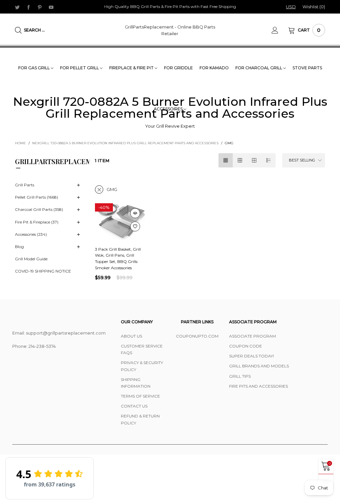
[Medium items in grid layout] (225, 160)
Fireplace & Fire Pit (132, 67)
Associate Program (252, 336)
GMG (112, 189)
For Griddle (178, 67)
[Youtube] (51, 7)
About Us (131, 336)
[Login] (280, 30)
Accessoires (169, 108)
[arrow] (78, 185)
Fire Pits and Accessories (258, 386)
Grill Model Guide (31, 258)
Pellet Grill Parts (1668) (36, 197)
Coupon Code (245, 346)
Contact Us (134, 406)
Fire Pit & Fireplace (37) (36, 222)
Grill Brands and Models (259, 365)
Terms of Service (140, 396)
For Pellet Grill (80, 67)
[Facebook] (28, 7)
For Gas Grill (34, 67)
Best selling (302, 160)
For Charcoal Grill (259, 67)
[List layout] (268, 160)
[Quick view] (135, 213)
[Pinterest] (39, 7)
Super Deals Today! (251, 355)
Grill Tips (240, 376)
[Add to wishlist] (135, 226)
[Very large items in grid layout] (254, 160)
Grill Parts (24, 184)
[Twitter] (17, 7)
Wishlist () (313, 6)
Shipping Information (135, 383)
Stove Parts (307, 67)
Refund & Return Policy (140, 419)
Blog (19, 246)
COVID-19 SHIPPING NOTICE (43, 271)
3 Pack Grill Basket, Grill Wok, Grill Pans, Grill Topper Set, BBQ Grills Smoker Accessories (118, 258)
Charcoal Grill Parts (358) (39, 209)
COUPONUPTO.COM (197, 336)
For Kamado (214, 67)
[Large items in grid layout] (240, 160)
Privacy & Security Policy (142, 366)
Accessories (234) (31, 234)
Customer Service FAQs (142, 349)
